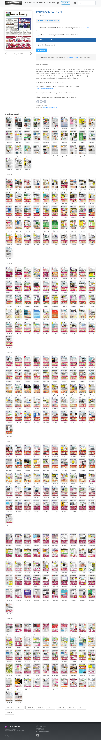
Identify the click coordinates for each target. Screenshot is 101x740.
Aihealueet (50, 3)
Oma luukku (30, 3)
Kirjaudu (65, 3)
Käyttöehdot (41, 726)
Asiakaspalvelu (10, 729)
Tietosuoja (40, 728)
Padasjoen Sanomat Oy (50, 107)
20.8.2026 (86, 28)
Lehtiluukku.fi (14, 726)
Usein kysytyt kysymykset (14, 731)
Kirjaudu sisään (72, 57)
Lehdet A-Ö (40, 3)
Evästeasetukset (42, 732)
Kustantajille (41, 730)
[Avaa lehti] (9, 122)
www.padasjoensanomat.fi (44, 88)
